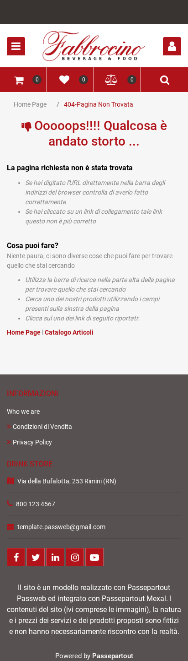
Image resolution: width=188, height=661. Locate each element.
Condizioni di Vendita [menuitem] (42, 426)
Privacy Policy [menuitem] (32, 442)
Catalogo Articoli (69, 332)
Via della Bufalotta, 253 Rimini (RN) (66, 481)
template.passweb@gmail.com (61, 527)
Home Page (30, 104)
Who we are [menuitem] (23, 411)
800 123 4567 (35, 504)
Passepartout (112, 656)
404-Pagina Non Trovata (98, 104)
